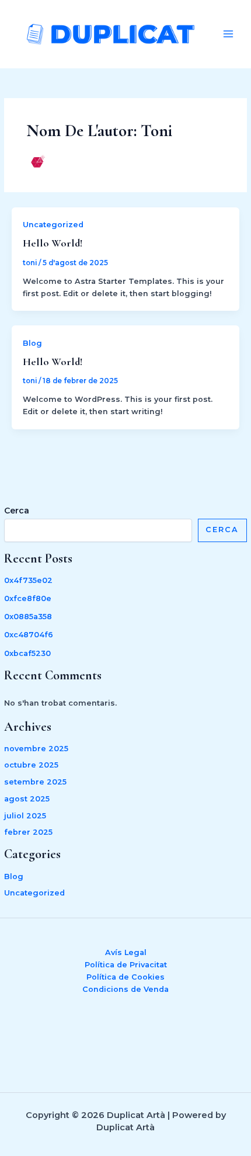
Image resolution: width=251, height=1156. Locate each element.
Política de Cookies (125, 977)
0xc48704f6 (28, 634)
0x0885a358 (28, 616)
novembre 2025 (36, 748)
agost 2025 (27, 798)
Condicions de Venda (125, 989)
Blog (13, 876)
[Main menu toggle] (228, 34)
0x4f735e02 (28, 580)
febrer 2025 (28, 832)
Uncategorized (34, 892)
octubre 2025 (31, 765)
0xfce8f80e (27, 598)
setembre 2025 (35, 781)
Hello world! (52, 243)
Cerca (16, 510)
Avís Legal (126, 952)
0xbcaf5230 (27, 653)
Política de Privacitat (126, 964)
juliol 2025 (25, 815)
